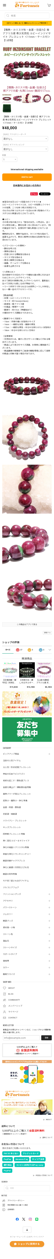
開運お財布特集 (10, 874)
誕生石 (6, 941)
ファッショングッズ (12, 894)
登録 (46, 1038)
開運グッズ (8, 921)
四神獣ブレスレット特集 (14, 834)
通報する (47, 633)
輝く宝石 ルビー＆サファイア (16, 841)
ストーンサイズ (10, 947)
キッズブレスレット (12, 827)
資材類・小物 (9, 927)
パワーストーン (10, 907)
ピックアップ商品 (11, 754)
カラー (6, 967)
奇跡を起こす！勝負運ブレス (16, 780)
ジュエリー (8, 914)
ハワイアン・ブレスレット (15, 821)
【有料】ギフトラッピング (13, 145)
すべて (8, 650)
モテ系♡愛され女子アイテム (16, 881)
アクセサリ (8, 901)
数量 (4, 155)
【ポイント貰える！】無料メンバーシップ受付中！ (27, 23)
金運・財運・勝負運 (12, 807)
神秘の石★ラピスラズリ (14, 774)
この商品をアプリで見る (27, 624)
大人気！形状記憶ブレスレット (17, 767)
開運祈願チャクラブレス (14, 861)
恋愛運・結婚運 (10, 814)
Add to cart (27, 177)
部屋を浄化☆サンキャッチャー (17, 854)
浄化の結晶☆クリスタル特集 (16, 847)
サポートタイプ (10, 954)
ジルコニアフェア (11, 887)
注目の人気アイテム (12, 760)
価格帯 (6, 961)
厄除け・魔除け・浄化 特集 (15, 801)
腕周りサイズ (9, 974)
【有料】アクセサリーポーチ (14, 134)
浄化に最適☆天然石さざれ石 (16, 867)
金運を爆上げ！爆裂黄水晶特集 (17, 787)
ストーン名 (8, 934)
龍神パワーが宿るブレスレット (17, 794)
